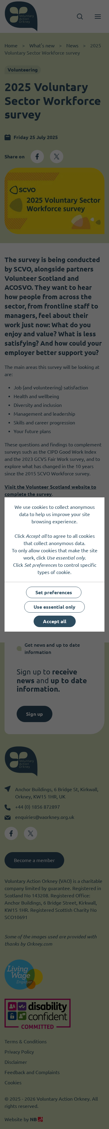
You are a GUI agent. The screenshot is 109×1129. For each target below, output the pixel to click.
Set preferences (53, 592)
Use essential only (54, 607)
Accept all (54, 621)
